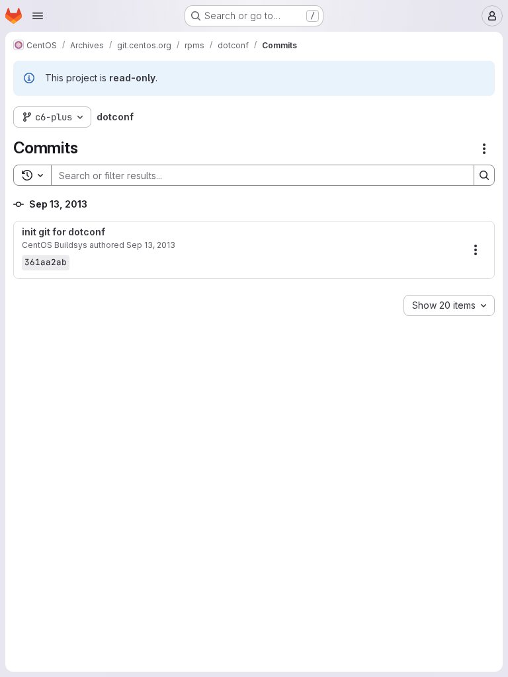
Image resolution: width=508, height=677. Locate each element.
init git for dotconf (63, 232)
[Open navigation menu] (37, 15)
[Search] (484, 175)
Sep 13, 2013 (150, 245)
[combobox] (449, 305)
